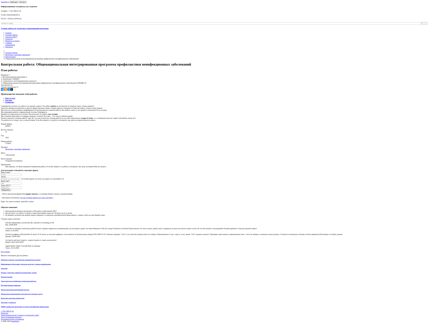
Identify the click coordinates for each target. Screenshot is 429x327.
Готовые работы (11, 35)
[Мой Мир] (8, 89)
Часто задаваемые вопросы (11, 317)
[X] (11, 89)
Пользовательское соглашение (12, 319)
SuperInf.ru (15, 321)
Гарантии (9, 39)
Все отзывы (5, 252)
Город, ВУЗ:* (6, 185)
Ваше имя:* (5, 181)
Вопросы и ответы (12, 41)
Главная (8, 33)
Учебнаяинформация (10, 44)
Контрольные (10, 57)
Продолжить (6, 190)
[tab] (10, 98)
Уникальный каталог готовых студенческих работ (20, 315)
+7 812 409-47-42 (7, 311)
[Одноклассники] (5, 89)
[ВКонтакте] (2, 89)
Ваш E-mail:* (6, 172)
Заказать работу (11, 37)
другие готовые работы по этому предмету (36, 198)
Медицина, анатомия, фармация (17, 55)
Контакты (9, 47)
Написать (4, 313)
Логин (3, 177)
